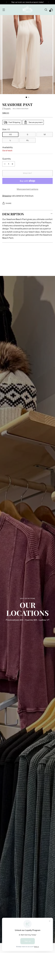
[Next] (48, 2)
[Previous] (6, 2)
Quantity (6, 158)
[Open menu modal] (3, 9)
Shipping (6, 195)
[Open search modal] (45, 9)
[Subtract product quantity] (4, 163)
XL (27, 140)
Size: (6, 129)
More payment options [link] (27, 189)
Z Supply (6, 108)
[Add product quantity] (12, 163)
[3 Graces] (27, 9)
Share (8, 203)
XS (10, 134)
